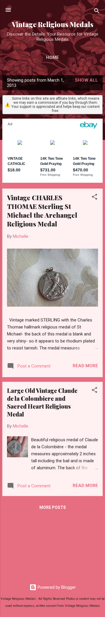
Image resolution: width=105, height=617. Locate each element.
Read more (85, 365)
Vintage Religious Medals (52, 24)
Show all (86, 80)
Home (52, 57)
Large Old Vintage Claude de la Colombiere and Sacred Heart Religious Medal (42, 402)
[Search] (96, 12)
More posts (52, 507)
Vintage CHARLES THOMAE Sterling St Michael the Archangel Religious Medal (42, 210)
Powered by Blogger (56, 587)
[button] (94, 197)
